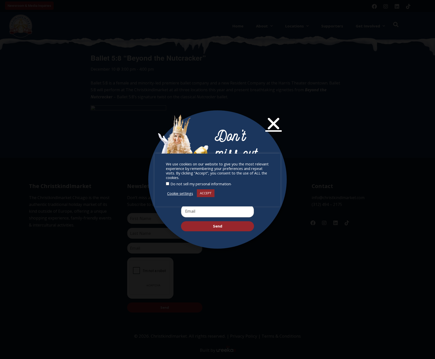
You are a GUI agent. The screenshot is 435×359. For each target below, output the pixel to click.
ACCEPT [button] (205, 193)
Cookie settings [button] (180, 193)
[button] (273, 123)
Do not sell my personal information (200, 183)
